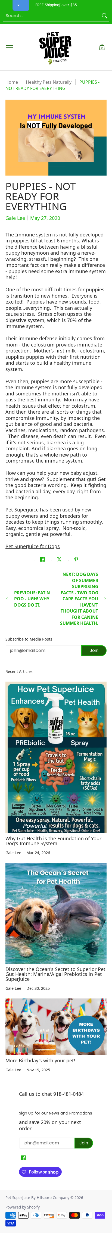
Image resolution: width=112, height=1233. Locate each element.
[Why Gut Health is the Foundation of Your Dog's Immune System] (56, 757)
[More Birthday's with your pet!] (56, 1026)
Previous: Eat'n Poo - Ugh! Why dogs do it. (32, 599)
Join (94, 650)
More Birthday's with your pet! (40, 1060)
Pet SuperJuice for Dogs (32, 546)
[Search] (104, 15)
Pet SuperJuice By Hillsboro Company (37, 1197)
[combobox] (51, 15)
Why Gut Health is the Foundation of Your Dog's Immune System (53, 841)
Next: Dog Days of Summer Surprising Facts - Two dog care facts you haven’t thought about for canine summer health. (79, 598)
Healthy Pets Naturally (48, 82)
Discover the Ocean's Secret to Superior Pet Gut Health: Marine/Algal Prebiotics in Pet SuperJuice (55, 974)
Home (11, 82)
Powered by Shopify (22, 1207)
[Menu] (9, 47)
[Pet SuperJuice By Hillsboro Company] (55, 47)
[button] (102, 47)
